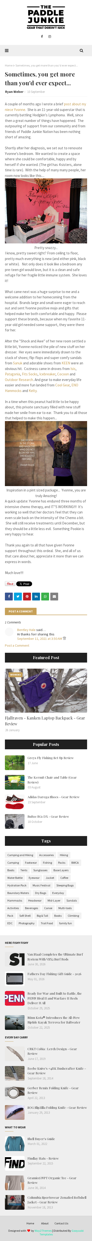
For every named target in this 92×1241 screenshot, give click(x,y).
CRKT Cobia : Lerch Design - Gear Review (52, 1051)
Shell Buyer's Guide (41, 1139)
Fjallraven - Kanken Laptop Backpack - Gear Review (45, 720)
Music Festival (41, 885)
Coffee (64, 878)
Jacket (50, 878)
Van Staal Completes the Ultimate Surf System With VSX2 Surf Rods (55, 956)
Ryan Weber (14, 92)
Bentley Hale (26, 630)
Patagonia (12, 374)
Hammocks (14, 900)
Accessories (46, 855)
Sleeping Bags (65, 885)
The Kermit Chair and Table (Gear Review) (52, 779)
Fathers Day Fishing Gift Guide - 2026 (54, 974)
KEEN (66, 363)
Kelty (33, 390)
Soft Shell (25, 915)
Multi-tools (65, 908)
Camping (13, 862)
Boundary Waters (18, 893)
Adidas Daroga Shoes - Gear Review (53, 797)
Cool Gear (62, 385)
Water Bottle (15, 878)
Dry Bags (40, 893)
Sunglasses (40, 870)
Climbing (73, 915)
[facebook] (42, 37)
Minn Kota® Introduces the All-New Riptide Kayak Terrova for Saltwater (53, 1019)
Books (58, 915)
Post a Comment (17, 645)
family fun (65, 923)
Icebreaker (47, 374)
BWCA (75, 862)
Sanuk (17, 363)
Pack (10, 915)
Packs (61, 862)
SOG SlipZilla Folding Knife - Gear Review (57, 1107)
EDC (10, 923)
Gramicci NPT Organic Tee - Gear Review (52, 1180)
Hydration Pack (16, 885)
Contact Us (61, 1223)
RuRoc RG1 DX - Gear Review (48, 816)
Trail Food (47, 923)
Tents (23, 870)
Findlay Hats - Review (43, 1158)
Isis (73, 368)
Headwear (34, 900)
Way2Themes (43, 1230)
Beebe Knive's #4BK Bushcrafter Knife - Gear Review (56, 1070)
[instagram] (49, 37)
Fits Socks (30, 374)
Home (9, 65)
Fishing (47, 862)
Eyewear (34, 878)
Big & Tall (42, 915)
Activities (13, 908)
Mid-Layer (54, 900)
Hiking (64, 855)
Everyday (58, 893)
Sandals (71, 900)
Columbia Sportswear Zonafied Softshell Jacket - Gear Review (56, 1199)
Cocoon (63, 374)
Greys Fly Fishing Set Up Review (50, 758)
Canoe (48, 908)
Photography (27, 923)
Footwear (31, 862)
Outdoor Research (19, 379)
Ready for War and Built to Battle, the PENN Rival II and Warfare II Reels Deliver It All (54, 998)
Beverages (31, 908)
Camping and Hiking (20, 855)
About (45, 1223)
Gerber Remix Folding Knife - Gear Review (53, 1090)
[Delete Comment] (64, 638)
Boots (10, 870)
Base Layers (60, 870)
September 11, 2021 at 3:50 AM (40, 638)
